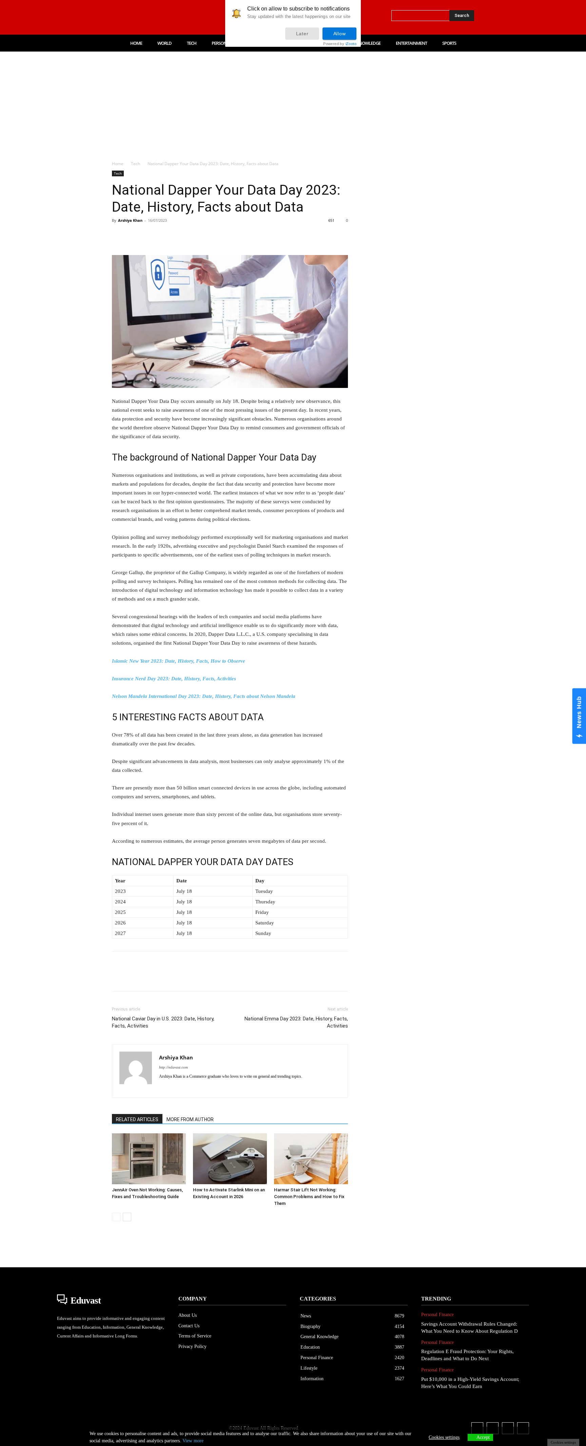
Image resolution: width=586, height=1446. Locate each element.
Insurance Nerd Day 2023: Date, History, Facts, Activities (174, 678)
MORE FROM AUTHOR (190, 1119)
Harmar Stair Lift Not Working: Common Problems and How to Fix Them (309, 1196)
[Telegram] (228, 235)
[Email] (212, 235)
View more (192, 1440)
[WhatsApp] (165, 235)
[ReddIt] (196, 235)
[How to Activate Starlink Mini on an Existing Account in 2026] (230, 1158)
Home (117, 164)
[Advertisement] (293, 102)
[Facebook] (114, 17)
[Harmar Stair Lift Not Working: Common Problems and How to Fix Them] (311, 1158)
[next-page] (127, 1217)
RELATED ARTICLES (137, 1119)
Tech (135, 164)
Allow (339, 33)
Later (302, 33)
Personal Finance (437, 1314)
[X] (157, 17)
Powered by (339, 44)
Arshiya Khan (130, 220)
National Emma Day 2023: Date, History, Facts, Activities (296, 1022)
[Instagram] (128, 17)
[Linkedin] (143, 17)
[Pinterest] (150, 235)
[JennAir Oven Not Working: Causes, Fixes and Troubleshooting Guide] (149, 1158)
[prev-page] (116, 1217)
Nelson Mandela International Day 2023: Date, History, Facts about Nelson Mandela (203, 696)
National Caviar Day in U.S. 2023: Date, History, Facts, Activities (163, 1022)
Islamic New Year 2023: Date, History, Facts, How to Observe (178, 661)
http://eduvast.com (173, 1067)
